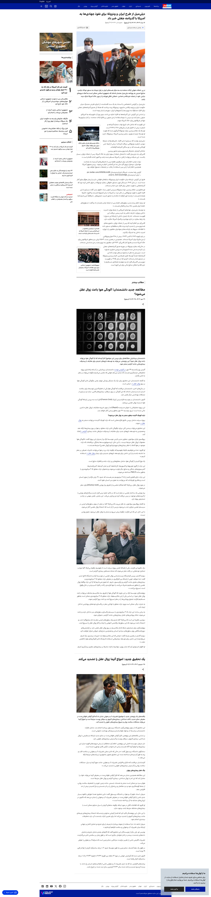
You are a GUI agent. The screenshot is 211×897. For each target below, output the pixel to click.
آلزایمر (84, 431)
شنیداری (138, 6)
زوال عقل (136, 384)
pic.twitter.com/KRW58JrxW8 (98, 172)
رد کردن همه (174, 889)
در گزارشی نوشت (120, 369)
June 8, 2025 (113, 175)
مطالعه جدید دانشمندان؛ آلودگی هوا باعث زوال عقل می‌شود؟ (112, 292)
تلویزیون (147, 6)
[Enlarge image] (110, 331)
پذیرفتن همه (195, 889)
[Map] (55, 6)
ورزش (85, 6)
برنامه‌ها (156, 6)
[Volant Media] (47, 893)
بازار (79, 6)
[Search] (51, 6)
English (42, 1)
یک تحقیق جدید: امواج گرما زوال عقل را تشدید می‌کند (111, 659)
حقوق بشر (115, 6)
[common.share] (143, 304)
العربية (48, 1)
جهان (123, 6)
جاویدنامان (104, 6)
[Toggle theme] (41, 6)
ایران (130, 6)
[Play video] (46, 6)
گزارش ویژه (94, 6)
